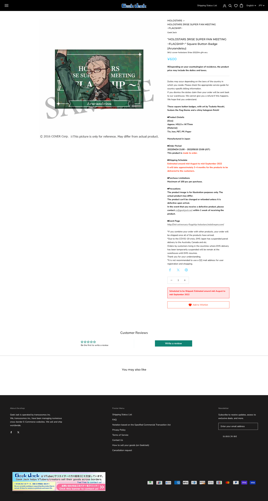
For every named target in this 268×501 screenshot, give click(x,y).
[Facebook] (170, 269)
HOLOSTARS (174, 20)
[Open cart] (241, 5)
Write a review (173, 343)
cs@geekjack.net (183, 210)
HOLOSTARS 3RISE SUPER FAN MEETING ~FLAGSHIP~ (191, 26)
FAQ (114, 419)
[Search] (230, 5)
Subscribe (230, 436)
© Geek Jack (17, 493)
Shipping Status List (207, 5)
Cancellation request (122, 450)
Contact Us (117, 440)
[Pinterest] (186, 269)
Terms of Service (120, 435)
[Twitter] (178, 269)
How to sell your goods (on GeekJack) (130, 445)
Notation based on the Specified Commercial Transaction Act (141, 424)
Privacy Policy (118, 429)
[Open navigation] (6, 5)
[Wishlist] (235, 5)
